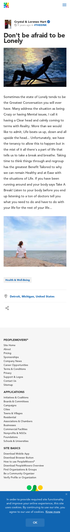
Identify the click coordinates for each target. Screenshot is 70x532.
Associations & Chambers (18, 421)
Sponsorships (11, 357)
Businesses (10, 425)
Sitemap (8, 384)
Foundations (11, 437)
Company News (13, 361)
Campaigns (10, 405)
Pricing (7, 353)
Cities (7, 409)
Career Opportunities (16, 365)
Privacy (7, 373)
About (7, 349)
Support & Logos (13, 377)
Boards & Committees (16, 401)
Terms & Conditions (15, 369)
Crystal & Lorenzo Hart (30, 21)
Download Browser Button (19, 457)
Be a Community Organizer (19, 473)
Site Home (9, 345)
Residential (10, 417)
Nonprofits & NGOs (15, 433)
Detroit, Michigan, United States (32, 296)
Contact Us (10, 380)
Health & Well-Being (17, 280)
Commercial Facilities (15, 429)
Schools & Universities (16, 441)
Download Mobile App (16, 453)
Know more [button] (53, 512)
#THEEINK (40, 25)
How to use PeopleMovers (19, 461)
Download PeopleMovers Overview (24, 465)
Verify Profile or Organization (20, 477)
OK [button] (35, 522)
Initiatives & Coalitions (16, 397)
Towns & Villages (13, 413)
